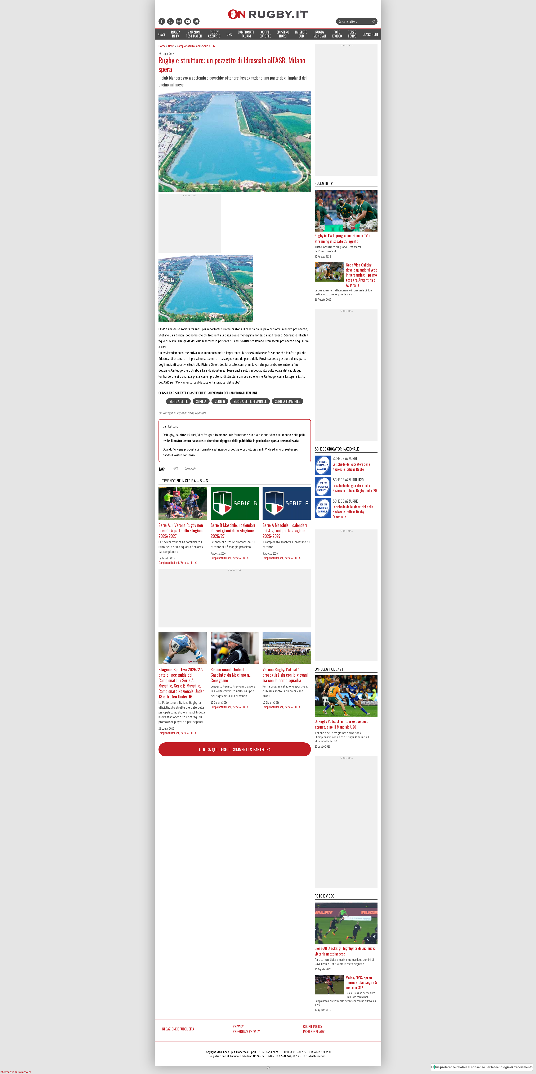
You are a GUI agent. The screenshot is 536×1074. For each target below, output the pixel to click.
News (171, 46)
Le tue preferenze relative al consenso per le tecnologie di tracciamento (482, 1067)
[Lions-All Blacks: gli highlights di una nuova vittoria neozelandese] (346, 924)
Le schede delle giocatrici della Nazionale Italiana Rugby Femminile (353, 511)
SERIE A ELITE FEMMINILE (250, 401)
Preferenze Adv (314, 1031)
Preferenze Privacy (246, 1031)
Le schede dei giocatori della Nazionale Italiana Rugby (351, 467)
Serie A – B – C (210, 46)
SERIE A (201, 401)
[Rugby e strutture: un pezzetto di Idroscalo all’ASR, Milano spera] (234, 142)
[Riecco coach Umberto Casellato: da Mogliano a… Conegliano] (235, 648)
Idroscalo (190, 468)
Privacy (238, 1026)
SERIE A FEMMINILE (287, 401)
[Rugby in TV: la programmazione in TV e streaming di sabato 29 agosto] (346, 211)
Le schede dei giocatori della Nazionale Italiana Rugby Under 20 (355, 488)
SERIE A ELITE (178, 401)
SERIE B (220, 401)
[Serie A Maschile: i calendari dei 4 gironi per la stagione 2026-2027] (287, 504)
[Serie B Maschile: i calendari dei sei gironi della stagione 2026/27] (235, 504)
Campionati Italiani (188, 46)
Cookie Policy (312, 1026)
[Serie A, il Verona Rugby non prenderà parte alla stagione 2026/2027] (182, 504)
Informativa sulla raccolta (15, 1072)
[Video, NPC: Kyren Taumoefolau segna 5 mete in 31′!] (329, 985)
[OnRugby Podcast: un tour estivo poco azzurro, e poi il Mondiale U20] (346, 697)
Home (162, 46)
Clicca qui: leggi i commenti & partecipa (235, 749)
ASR (175, 468)
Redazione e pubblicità (178, 1029)
